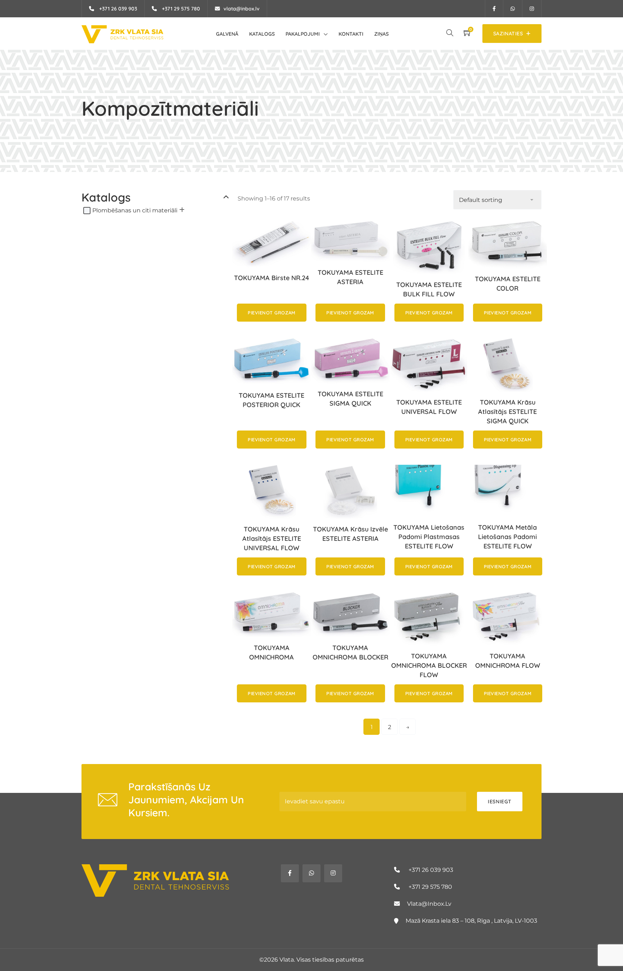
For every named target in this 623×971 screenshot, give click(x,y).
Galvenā (227, 34)
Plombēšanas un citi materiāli (134, 210)
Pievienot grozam (271, 312)
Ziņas (381, 34)
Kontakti (351, 34)
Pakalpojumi (303, 34)
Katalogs (262, 34)
